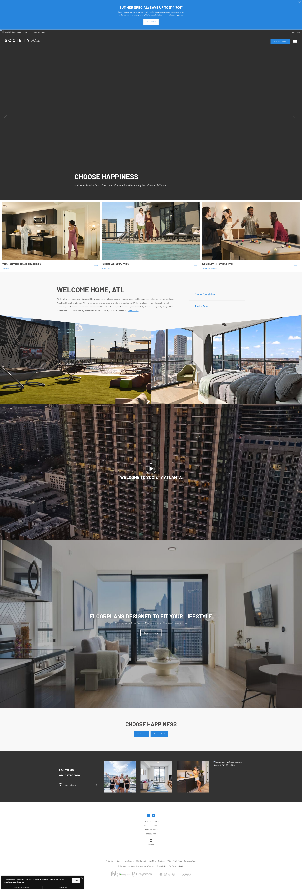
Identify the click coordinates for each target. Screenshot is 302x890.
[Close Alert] (299, 3)
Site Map (181, 866)
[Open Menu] (295, 41)
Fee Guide (172, 866)
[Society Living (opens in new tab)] (125, 874)
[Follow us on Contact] (153, 815)
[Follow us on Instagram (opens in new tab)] (148, 815)
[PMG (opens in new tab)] (114, 876)
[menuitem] (110, 861)
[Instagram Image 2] (156, 777)
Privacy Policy (161, 866)
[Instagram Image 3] (193, 777)
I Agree (76, 880)
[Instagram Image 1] (120, 777)
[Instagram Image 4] (229, 764)
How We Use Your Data (21, 887)
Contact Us (63, 887)
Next (294, 118)
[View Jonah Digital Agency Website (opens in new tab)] (186, 875)
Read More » (133, 310)
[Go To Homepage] (22, 41)
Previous (5, 118)
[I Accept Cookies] (82, 878)
